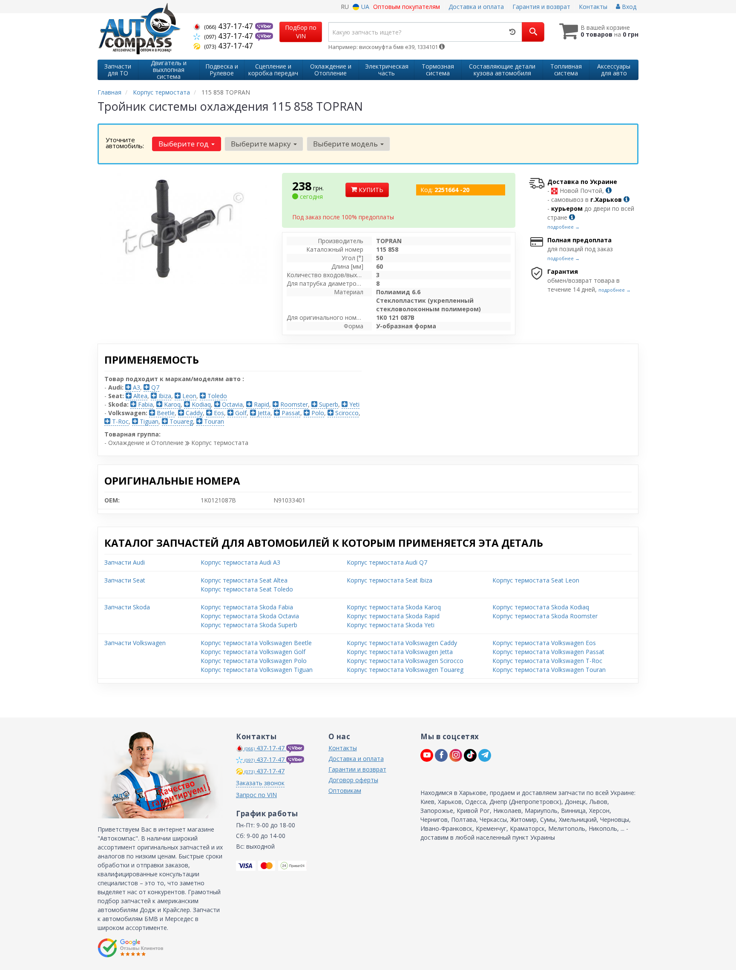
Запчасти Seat (124, 580)
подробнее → (563, 227)
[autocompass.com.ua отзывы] (131, 947)
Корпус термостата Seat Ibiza (389, 580)
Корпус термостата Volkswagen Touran (549, 670)
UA (364, 7)
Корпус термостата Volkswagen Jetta (400, 652)
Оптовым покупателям (406, 7)
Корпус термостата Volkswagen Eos (544, 643)
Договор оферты (353, 780)
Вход (628, 7)
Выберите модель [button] (346, 144)
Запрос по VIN (256, 795)
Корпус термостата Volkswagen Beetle (256, 643)
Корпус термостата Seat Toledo (247, 589)
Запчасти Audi (124, 562)
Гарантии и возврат (357, 769)
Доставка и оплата (476, 7)
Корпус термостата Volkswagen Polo (254, 661)
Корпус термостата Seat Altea (244, 580)
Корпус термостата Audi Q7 (387, 562)
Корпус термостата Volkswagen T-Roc (547, 661)
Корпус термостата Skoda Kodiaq (540, 607)
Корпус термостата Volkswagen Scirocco (405, 661)
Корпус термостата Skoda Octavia (250, 616)
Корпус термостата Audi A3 (240, 562)
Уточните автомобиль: (125, 142)
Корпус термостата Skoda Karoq (394, 607)
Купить (370, 190)
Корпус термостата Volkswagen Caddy (402, 643)
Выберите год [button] (184, 144)
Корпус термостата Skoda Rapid (393, 616)
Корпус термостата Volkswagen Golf (253, 652)
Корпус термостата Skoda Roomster (545, 616)
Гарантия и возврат (541, 7)
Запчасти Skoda (127, 607)
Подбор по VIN (300, 31)
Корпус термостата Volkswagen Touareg (405, 670)
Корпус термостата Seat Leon (535, 580)
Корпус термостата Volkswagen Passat (548, 652)
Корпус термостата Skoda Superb (249, 625)
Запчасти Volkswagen (135, 643)
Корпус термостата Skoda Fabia (247, 607)
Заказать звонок (260, 783)
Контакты (593, 7)
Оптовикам (344, 790)
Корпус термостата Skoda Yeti (390, 625)
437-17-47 (229, 26)
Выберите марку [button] (262, 144)
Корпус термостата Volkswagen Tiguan (257, 670)
